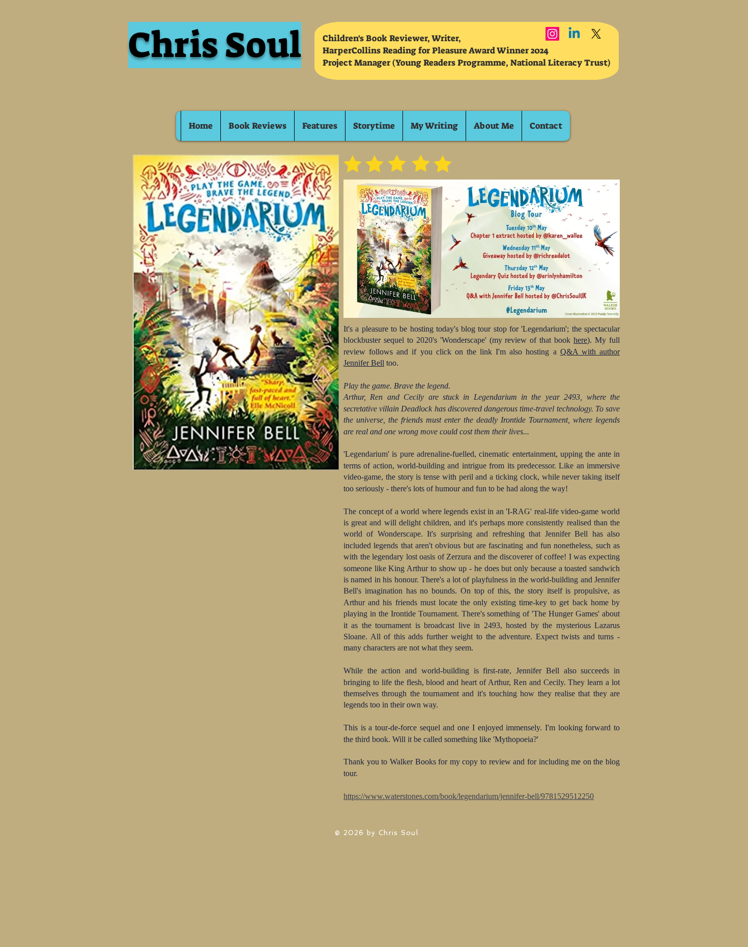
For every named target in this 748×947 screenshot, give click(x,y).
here (580, 340)
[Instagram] (552, 34)
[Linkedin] (574, 34)
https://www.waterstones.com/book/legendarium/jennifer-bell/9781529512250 (468, 796)
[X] (596, 34)
